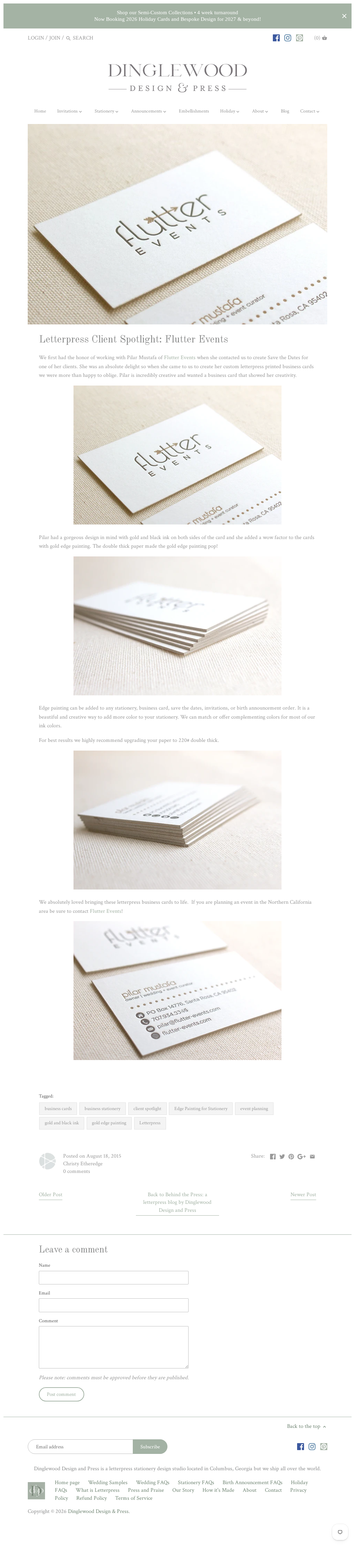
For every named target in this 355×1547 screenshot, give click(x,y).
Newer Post (303, 1194)
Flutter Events (180, 357)
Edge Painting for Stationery (200, 1108)
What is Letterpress (98, 1490)
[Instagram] (287, 37)
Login (36, 38)
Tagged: (46, 1096)
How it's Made (218, 1490)
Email (44, 1293)
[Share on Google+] (301, 1155)
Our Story (183, 1490)
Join (54, 38)
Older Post (50, 1194)
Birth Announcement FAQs (253, 1482)
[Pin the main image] (291, 1155)
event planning (254, 1108)
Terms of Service (134, 1498)
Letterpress (150, 1122)
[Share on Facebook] (273, 1155)
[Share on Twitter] (282, 1155)
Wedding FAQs (153, 1482)
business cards (58, 1108)
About (250, 1490)
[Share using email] (312, 1155)
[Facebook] (276, 37)
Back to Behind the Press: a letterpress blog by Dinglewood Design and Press (177, 1202)
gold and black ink (62, 1122)
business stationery (102, 1108)
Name (44, 1265)
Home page (67, 1482)
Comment (48, 1321)
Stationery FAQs (196, 1482)
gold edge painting (109, 1122)
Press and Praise (146, 1490)
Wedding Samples (108, 1482)
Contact (273, 1490)
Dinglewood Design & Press (98, 1511)
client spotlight (147, 1108)
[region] (177, 15)
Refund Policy (91, 1498)
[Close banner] (344, 16)
